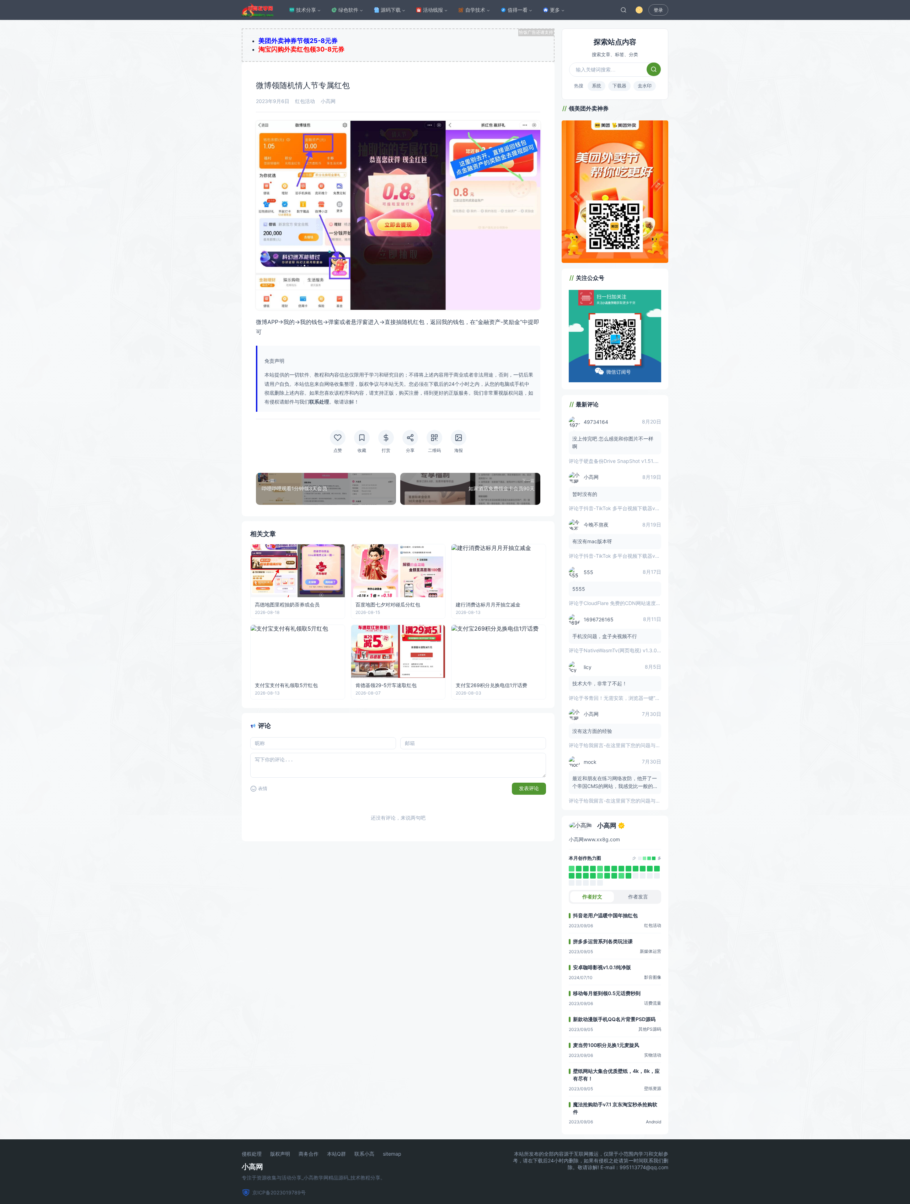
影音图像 (652, 977)
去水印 (645, 85)
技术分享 (306, 10)
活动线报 (433, 10)
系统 (596, 85)
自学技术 (475, 10)
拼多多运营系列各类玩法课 (603, 941)
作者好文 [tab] (592, 896)
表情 (262, 788)
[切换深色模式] (639, 10)
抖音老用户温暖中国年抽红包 (605, 915)
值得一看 (518, 10)
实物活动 (652, 1055)
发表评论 (529, 788)
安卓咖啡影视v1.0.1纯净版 (602, 967)
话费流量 (652, 1003)
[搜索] (623, 10)
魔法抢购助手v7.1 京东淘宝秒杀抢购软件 (615, 1108)
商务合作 (308, 1154)
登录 (658, 10)
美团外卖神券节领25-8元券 (298, 40)
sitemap (392, 1154)
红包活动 (305, 101)
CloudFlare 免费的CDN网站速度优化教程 (630, 603)
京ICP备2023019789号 (279, 1192)
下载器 (619, 85)
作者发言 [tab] (638, 896)
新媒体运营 (650, 951)
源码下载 (391, 10)
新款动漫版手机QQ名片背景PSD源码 (614, 1019)
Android (653, 1121)
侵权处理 (252, 1154)
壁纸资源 (652, 1088)
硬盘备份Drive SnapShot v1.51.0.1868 (627, 461)
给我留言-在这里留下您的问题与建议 (624, 745)
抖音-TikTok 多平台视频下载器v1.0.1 (624, 508)
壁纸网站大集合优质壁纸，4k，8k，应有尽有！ (616, 1074)
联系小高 (364, 1154)
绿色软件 (348, 10)
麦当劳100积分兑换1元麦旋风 (606, 1045)
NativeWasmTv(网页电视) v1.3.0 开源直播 (631, 650)
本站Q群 (336, 1154)
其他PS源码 (649, 1029)
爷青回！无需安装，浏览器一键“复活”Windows (636, 698)
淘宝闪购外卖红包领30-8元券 (301, 49)
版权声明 (280, 1154)
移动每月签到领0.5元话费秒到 (607, 993)
